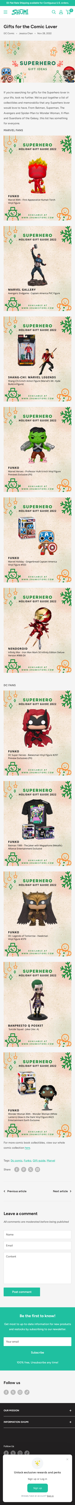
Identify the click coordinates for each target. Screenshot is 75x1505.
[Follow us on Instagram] (20, 1392)
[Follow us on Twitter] (13, 1392)
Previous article (16, 1191)
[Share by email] (37, 1169)
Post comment (21, 1292)
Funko (27, 1160)
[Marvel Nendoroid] (37, 630)
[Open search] (54, 12)
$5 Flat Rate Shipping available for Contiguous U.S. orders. (37, 2)
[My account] (61, 12)
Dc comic (16, 1160)
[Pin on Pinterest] (23, 1169)
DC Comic (9, 33)
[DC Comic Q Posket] (37, 961)
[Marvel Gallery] (37, 226)
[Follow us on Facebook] (6, 1392)
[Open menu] (5, 12)
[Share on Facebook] (16, 1169)
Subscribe (37, 1352)
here (27, 1147)
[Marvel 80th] (37, 178)
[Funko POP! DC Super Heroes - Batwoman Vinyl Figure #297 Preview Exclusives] (37, 733)
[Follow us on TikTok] (26, 1392)
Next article (60, 1191)
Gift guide (39, 1160)
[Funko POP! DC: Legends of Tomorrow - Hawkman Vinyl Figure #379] (37, 871)
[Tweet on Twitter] (30, 1169)
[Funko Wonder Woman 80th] (37, 1094)
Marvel (51, 1160)
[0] (68, 12)
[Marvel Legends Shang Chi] (37, 316)
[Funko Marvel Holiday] (37, 497)
